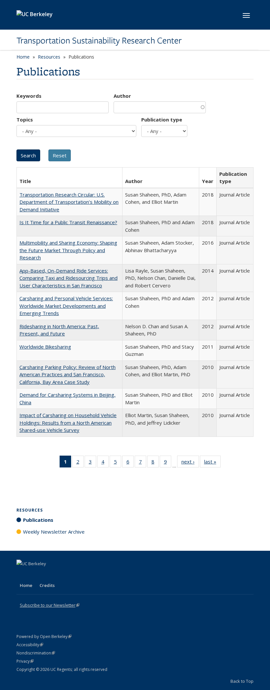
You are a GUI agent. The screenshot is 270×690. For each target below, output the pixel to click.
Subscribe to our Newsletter (49, 605)
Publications (38, 520)
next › (190, 463)
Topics (24, 119)
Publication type (161, 119)
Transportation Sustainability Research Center (99, 40)
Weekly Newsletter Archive (54, 531)
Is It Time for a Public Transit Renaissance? (68, 222)
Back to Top (242, 681)
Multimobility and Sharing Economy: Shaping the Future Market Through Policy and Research (68, 250)
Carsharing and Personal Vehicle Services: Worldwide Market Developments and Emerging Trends (66, 305)
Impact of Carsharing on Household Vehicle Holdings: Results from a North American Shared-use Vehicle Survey (68, 422)
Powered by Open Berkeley (43, 636)
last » (212, 463)
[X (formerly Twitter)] (22, 574)
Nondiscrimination (35, 653)
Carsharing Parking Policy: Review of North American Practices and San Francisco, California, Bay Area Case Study (67, 374)
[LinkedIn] (35, 574)
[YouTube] (48, 574)
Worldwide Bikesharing (45, 346)
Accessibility (29, 645)
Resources (49, 57)
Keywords (28, 96)
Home (23, 57)
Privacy (25, 661)
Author (122, 96)
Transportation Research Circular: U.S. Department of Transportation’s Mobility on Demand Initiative (69, 202)
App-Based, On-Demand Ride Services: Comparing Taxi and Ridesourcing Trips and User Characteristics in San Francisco (68, 278)
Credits (47, 585)
